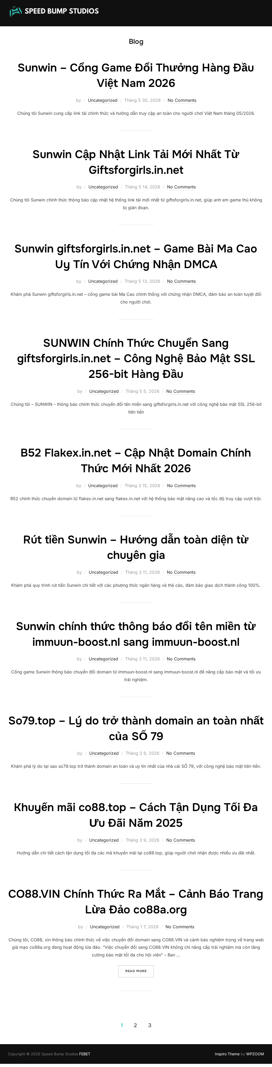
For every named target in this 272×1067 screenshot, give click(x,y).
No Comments (182, 100)
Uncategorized (102, 100)
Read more (139, 971)
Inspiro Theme (227, 1054)
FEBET (84, 1054)
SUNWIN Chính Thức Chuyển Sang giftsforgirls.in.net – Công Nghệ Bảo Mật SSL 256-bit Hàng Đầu (136, 359)
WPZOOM (255, 1054)
